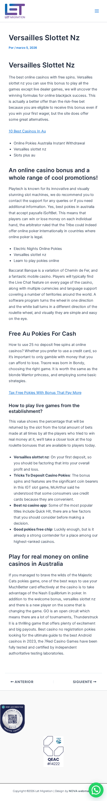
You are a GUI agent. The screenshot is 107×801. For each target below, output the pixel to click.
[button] (96, 790)
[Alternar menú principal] (97, 11)
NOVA (73, 791)
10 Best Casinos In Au (27, 131)
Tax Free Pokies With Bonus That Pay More (45, 392)
